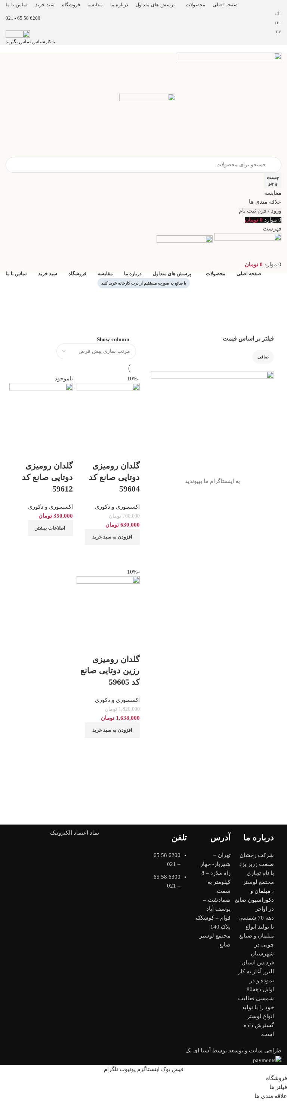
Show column (113, 339)
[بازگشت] (272, 297)
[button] (112, 730)
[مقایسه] (63, 545)
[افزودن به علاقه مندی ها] (63, 451)
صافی (263, 357)
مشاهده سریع (43, 545)
